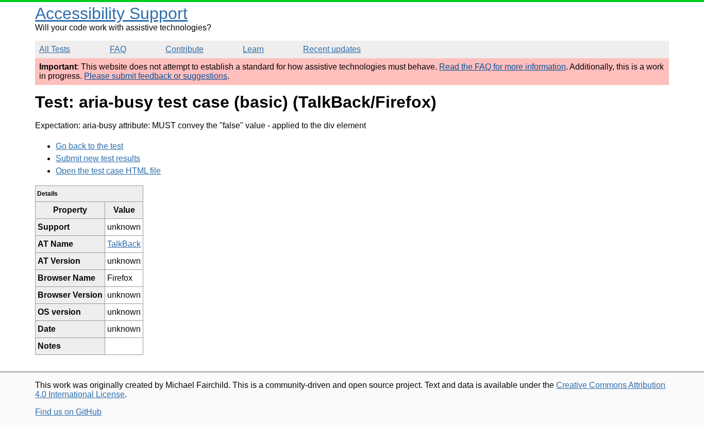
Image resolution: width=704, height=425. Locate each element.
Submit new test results (98, 158)
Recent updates (332, 49)
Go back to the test (89, 146)
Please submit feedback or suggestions (155, 76)
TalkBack (124, 244)
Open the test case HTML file (108, 170)
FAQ (118, 49)
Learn (253, 49)
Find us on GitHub (68, 411)
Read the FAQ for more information (502, 66)
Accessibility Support (111, 13)
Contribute (184, 49)
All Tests (54, 49)
